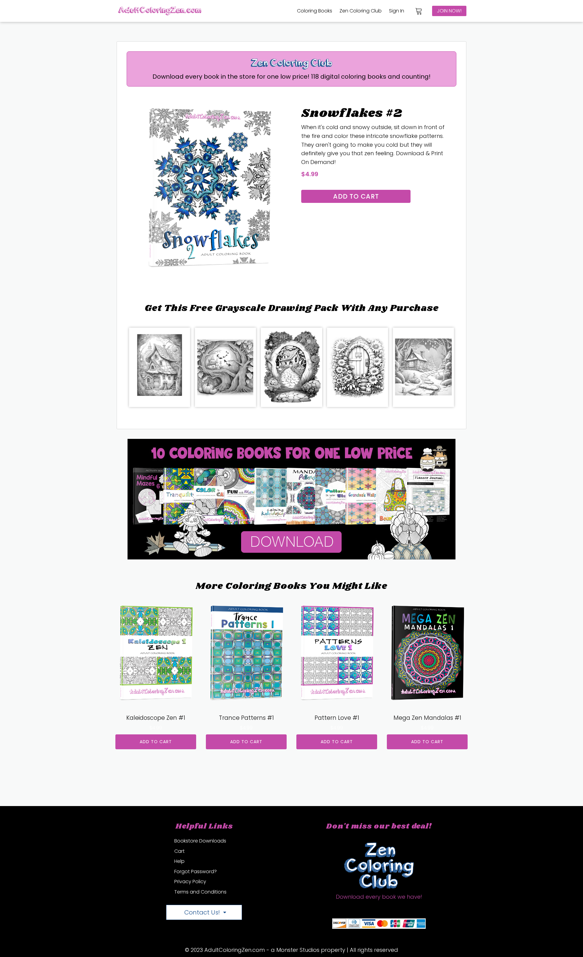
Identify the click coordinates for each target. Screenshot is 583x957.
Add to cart (356, 196)
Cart (179, 851)
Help (179, 861)
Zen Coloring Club (360, 10)
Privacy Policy (190, 881)
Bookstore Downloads (200, 840)
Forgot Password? (195, 871)
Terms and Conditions (200, 891)
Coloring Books (314, 10)
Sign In (396, 10)
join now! (449, 10)
